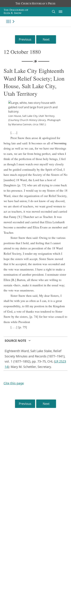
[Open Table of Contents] (10, 21)
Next (46, 39)
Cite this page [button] (14, 383)
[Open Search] (53, 11)
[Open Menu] (60, 12)
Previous (25, 39)
